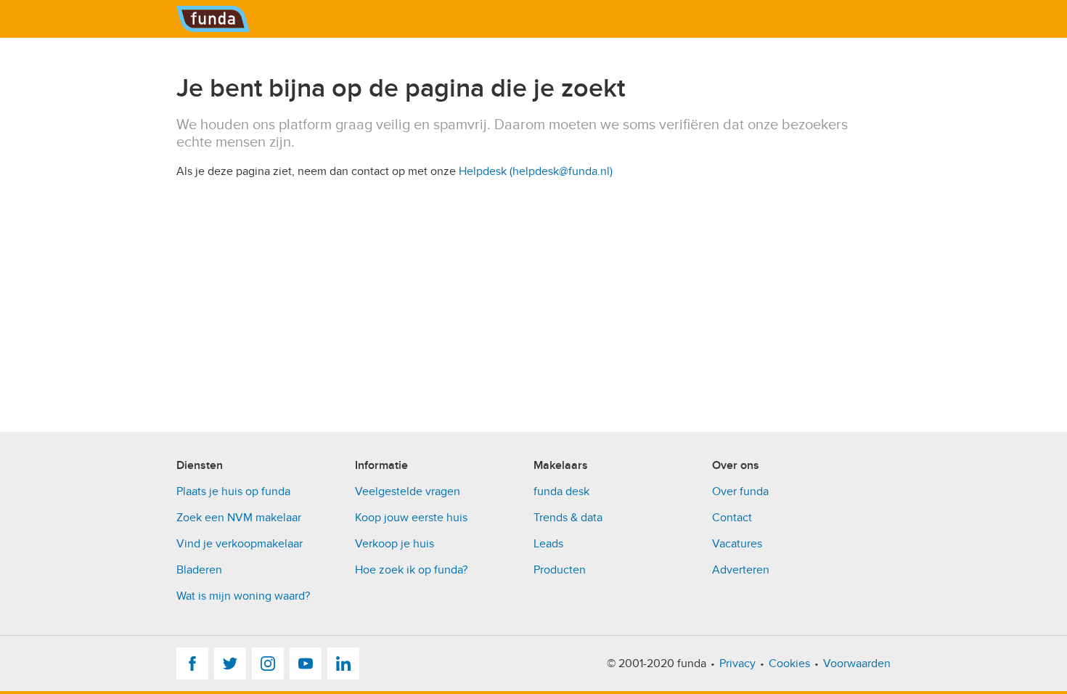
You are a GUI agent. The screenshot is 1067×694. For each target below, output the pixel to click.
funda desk (561, 491)
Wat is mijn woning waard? (243, 596)
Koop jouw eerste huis (411, 517)
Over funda (740, 491)
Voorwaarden (857, 663)
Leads (548, 543)
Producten (560, 570)
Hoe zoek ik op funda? (411, 570)
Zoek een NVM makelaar (238, 517)
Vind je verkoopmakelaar (239, 543)
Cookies (789, 663)
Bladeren (199, 570)
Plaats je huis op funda (233, 491)
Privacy (737, 663)
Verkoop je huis (394, 543)
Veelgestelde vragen (407, 491)
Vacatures (737, 543)
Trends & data (568, 517)
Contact (732, 517)
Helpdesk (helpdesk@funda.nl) (536, 171)
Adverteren (740, 570)
